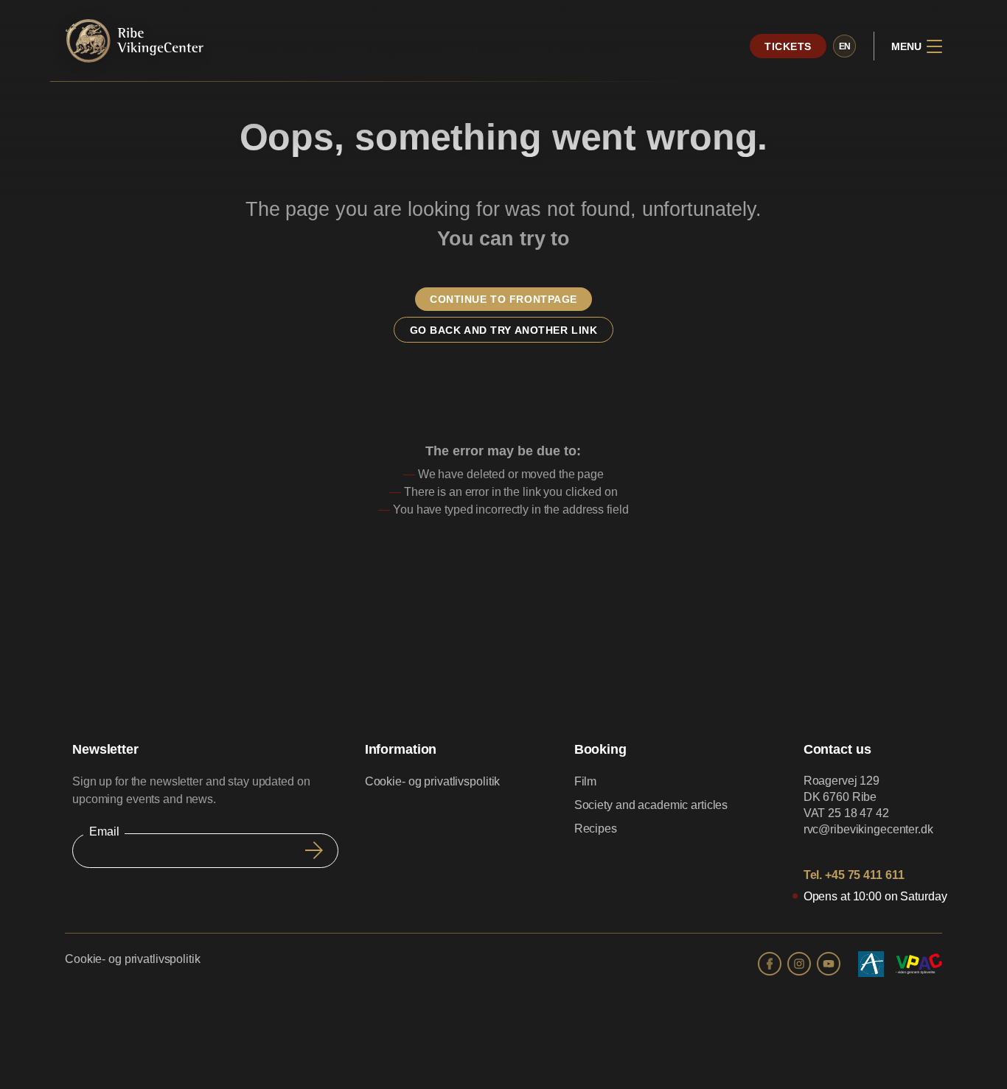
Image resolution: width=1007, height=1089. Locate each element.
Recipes (595, 828)
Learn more (584, 48)
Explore (495, 48)
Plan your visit (293, 48)
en (845, 46)
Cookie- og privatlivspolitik (433, 781)
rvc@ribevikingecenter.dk (868, 829)
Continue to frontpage (503, 299)
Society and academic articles (651, 805)
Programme (405, 48)
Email (104, 831)
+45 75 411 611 (864, 875)
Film (585, 781)
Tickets (788, 46)
